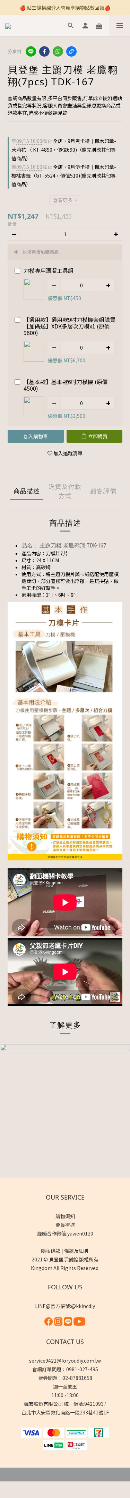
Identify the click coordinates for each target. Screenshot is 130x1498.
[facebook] (44, 51)
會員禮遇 (65, 1224)
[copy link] (71, 51)
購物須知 (65, 1216)
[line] (31, 51)
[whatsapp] (58, 51)
